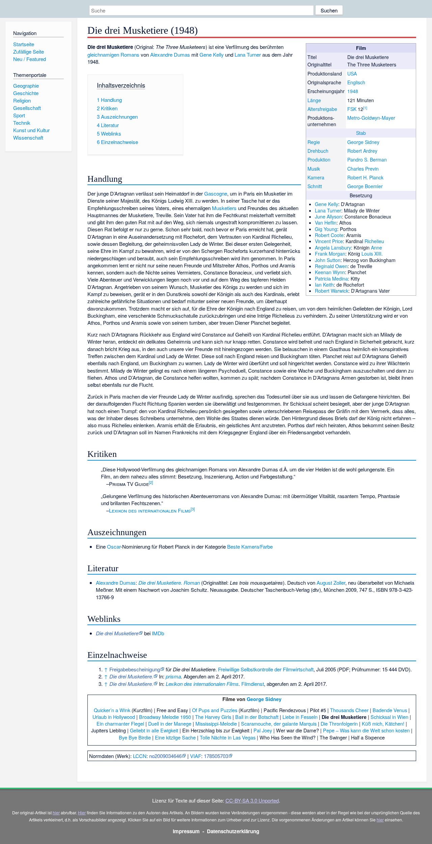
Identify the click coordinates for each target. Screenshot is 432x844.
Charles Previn (363, 168)
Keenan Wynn (330, 272)
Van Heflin (325, 222)
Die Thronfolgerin (339, 723)
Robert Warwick (331, 290)
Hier (82, 812)
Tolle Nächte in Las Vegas (227, 737)
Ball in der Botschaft (256, 716)
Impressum (186, 831)
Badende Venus (390, 710)
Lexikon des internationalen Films (150, 510)
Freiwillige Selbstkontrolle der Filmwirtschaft (266, 669)
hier (56, 812)
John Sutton (328, 260)
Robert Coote (329, 235)
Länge (314, 100)
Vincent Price (329, 241)
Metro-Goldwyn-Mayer (371, 117)
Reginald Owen (331, 266)
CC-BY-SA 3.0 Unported (252, 800)
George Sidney (363, 142)
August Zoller (331, 582)
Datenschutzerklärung (233, 831)
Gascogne (215, 193)
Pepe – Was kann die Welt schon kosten (366, 730)
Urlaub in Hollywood (113, 716)
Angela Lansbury (333, 247)
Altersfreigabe (322, 109)
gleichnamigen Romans (113, 54)
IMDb (158, 633)
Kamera (315, 177)
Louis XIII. (372, 253)
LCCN (139, 755)
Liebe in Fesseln (300, 716)
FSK (351, 109)
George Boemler (365, 186)
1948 (352, 91)
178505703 (216, 755)
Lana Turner (328, 210)
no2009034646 (165, 755)
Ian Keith (324, 284)
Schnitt (314, 186)
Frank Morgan (330, 253)
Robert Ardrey (362, 150)
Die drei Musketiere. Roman (169, 582)
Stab (361, 132)
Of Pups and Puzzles (214, 710)
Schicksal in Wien (389, 716)
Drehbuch (317, 150)
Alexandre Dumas (170, 54)
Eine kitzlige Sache (175, 737)
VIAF (195, 755)
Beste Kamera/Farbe (250, 546)
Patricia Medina (331, 278)
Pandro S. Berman (367, 159)
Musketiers (224, 207)
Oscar (113, 546)
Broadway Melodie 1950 (165, 716)
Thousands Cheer (349, 710)
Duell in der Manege (169, 723)
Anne (376, 247)
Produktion (318, 159)
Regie (313, 142)
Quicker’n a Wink (112, 710)
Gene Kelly (326, 204)
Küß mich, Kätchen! (383, 723)
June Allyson (328, 216)
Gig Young (326, 229)
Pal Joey (262, 730)
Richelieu (374, 241)
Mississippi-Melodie (216, 723)
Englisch (356, 82)
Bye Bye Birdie (135, 737)
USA (352, 73)
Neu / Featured (29, 58)
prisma (173, 676)
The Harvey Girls (213, 716)
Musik (313, 168)
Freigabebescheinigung (134, 669)
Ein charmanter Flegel (120, 723)
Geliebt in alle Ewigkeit (154, 730)
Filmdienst (252, 683)
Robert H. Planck (365, 177)
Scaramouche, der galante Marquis (279, 723)
